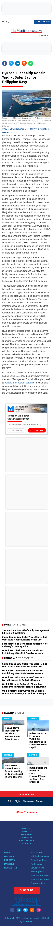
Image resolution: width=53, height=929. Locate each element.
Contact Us (26, 837)
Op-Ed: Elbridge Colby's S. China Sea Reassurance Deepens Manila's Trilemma (24, 685)
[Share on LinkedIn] (17, 63)
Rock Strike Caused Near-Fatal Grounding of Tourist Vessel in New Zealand (14, 771)
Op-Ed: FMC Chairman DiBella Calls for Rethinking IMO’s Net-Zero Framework (22, 651)
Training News (38, 871)
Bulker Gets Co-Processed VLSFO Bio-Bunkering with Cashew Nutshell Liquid (38, 740)
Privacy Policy (26, 841)
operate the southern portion (19, 383)
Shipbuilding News (40, 856)
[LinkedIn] (19, 910)
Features (9, 856)
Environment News (40, 879)
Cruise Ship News (39, 860)
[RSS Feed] (32, 910)
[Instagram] (38, 910)
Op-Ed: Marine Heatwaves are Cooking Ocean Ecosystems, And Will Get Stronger (24, 692)
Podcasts (9, 860)
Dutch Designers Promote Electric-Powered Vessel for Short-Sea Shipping (38, 775)
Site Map (26, 844)
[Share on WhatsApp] (30, 63)
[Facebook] (12, 910)
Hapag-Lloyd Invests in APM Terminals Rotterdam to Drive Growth (12, 733)
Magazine (9, 864)
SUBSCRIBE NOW (42, 22)
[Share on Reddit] (24, 63)
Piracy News (36, 852)
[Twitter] (25, 910)
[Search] (7, 22)
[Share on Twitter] (11, 63)
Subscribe (26, 890)
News (7, 852)
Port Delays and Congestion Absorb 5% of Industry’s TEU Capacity (24, 645)
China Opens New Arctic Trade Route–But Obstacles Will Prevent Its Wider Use (24, 638)
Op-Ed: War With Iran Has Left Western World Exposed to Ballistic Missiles (23, 678)
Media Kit (43, 35)
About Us (26, 828)
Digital (18, 801)
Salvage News (37, 868)
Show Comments (26, 812)
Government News (40, 875)
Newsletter (28, 801)
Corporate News (38, 883)
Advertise (26, 831)
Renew (39, 801)
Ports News (36, 864)
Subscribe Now (36, 430)
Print (10, 801)
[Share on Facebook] (4, 63)
